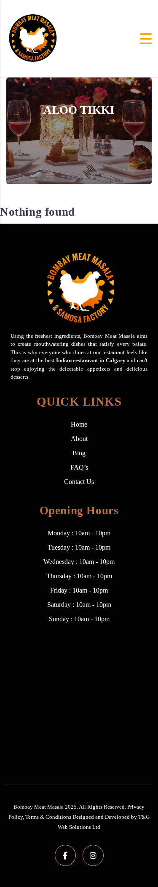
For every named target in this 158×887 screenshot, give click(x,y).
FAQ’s (79, 467)
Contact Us (79, 481)
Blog (79, 453)
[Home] (32, 37)
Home (79, 424)
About (79, 438)
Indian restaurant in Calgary (91, 360)
